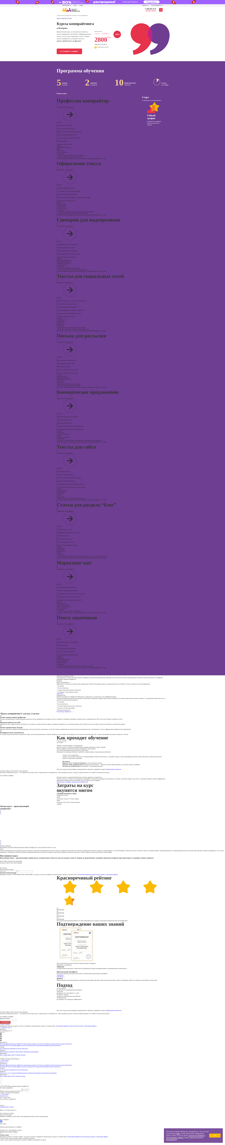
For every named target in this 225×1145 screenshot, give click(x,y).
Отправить (5, 1022)
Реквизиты (32, 1045)
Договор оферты (5, 1044)
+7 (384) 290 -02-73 (150, 9)
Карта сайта (11, 1055)
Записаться (60, 693)
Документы (13, 1048)
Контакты (25, 1048)
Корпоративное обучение (113, 769)
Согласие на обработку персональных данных (51, 1044)
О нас (75, 5)
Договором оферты (112, 874)
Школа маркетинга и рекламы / (70, 15)
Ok (215, 1135)
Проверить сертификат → (61, 975)
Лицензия (39, 1045)
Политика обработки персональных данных (23, 1044)
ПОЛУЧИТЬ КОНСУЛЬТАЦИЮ (8, 873)
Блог (1, 1055)
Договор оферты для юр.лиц (20, 1045)
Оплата (19, 1048)
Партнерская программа (31, 1052)
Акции (81, 5)
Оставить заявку (69, 51)
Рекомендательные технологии (51, 1045)
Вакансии (7, 1048)
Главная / (59, 15)
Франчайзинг (20, 1052)
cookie (177, 1133)
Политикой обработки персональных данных (91, 874)
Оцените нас (4, 1062)
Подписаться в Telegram (64, 782)
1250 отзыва (5, 1060)
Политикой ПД (171, 1140)
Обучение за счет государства (9, 1073)
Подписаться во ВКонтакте (80, 782)
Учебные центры (20, 1055)
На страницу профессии (64, 711)
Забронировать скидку (7, 1107)
